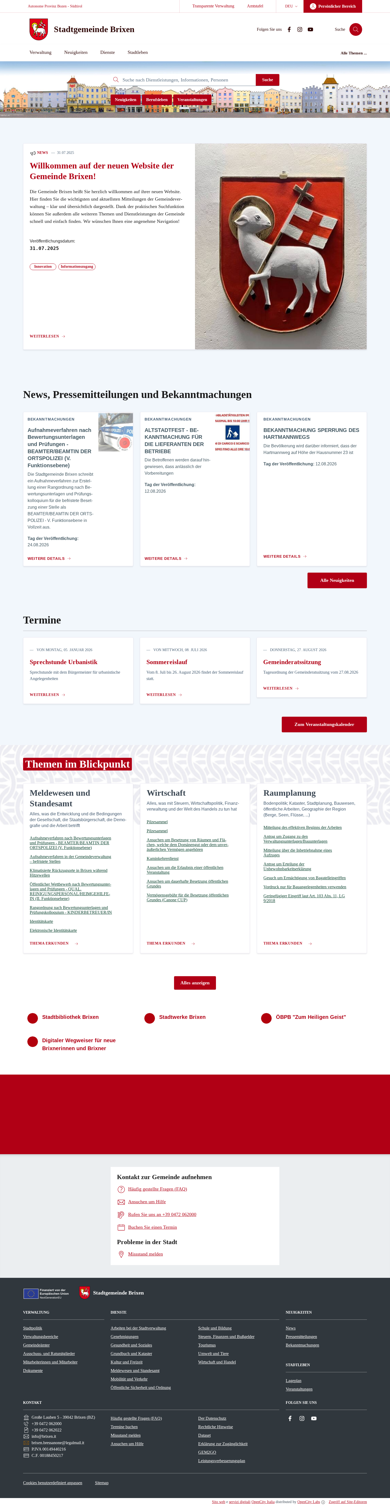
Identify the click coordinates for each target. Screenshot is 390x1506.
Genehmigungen (124, 1336)
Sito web (218, 1502)
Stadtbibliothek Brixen (70, 1017)
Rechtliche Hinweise (215, 1427)
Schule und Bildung (215, 1328)
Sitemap (102, 1483)
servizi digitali (239, 1502)
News (42, 153)
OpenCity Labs (308, 1502)
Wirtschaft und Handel (217, 1362)
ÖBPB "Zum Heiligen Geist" (311, 1017)
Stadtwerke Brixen (182, 1017)
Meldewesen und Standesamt (135, 1370)
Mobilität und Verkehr (129, 1379)
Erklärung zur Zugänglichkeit (223, 1444)
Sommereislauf (166, 662)
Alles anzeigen (195, 982)
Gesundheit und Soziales (131, 1345)
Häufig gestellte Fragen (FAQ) (136, 1418)
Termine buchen (124, 1427)
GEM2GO (207, 1452)
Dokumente (33, 1370)
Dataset (204, 1435)
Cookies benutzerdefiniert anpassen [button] (52, 1483)
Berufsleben (157, 99)
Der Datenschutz (212, 1418)
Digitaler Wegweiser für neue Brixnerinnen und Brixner (79, 1044)
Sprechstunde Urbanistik (63, 662)
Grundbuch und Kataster (131, 1353)
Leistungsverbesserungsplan (221, 1461)
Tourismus (207, 1345)
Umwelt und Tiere (213, 1353)
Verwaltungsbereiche (40, 1336)
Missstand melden (126, 1435)
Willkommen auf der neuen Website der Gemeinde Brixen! (102, 171)
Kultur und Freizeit (126, 1362)
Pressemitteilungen (301, 1336)
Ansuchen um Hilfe (127, 1444)
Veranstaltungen (192, 99)
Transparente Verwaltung (213, 6)
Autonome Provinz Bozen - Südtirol (55, 6)
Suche (267, 79)
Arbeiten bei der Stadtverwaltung (138, 1328)
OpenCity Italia (263, 1502)
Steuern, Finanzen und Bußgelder (226, 1336)
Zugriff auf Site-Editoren (348, 1502)
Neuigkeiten (125, 99)
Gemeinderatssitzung (292, 662)
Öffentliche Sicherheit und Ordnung (141, 1387)
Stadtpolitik (32, 1328)
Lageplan (293, 1380)
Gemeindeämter (36, 1345)
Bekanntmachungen (302, 1345)
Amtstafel (255, 6)
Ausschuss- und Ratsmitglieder (49, 1353)
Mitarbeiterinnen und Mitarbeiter (50, 1362)
